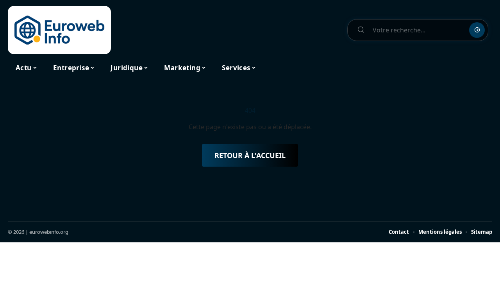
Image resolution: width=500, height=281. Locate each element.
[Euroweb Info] (59, 30)
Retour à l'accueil (250, 155)
